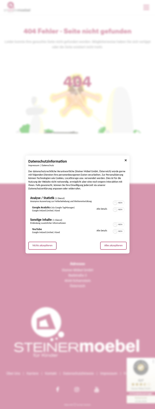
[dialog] (77, 204)
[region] (77, 216)
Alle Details (102, 209)
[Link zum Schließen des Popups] (126, 161)
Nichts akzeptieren (42, 245)
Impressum (33, 165)
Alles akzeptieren (113, 245)
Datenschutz (48, 165)
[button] (115, 202)
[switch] (118, 202)
